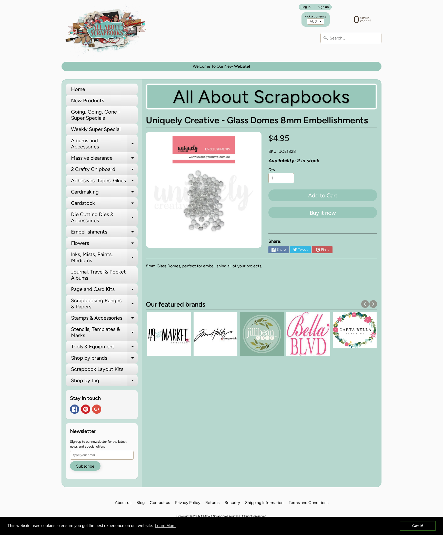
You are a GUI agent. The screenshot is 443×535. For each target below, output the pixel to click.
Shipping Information (264, 502)
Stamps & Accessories (104, 319)
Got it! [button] (417, 526)
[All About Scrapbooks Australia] (107, 31)
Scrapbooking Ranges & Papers (104, 303)
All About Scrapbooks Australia (220, 516)
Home (78, 89)
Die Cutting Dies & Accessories (104, 217)
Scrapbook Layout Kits (97, 369)
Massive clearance (104, 159)
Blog (140, 502)
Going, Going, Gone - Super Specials (95, 115)
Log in (305, 7)
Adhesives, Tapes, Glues (104, 181)
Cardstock (104, 204)
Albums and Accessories (104, 143)
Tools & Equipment (104, 348)
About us (123, 502)
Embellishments (104, 233)
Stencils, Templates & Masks (104, 332)
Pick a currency (316, 16)
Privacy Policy (187, 502)
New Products (87, 100)
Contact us (160, 502)
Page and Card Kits (104, 290)
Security (232, 502)
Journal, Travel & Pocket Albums (98, 275)
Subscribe (85, 466)
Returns (212, 502)
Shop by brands (104, 359)
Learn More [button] (165, 525)
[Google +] (96, 409)
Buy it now (323, 212)
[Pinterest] (85, 409)
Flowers (104, 244)
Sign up (323, 7)
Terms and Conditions (308, 502)
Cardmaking (104, 193)
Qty (271, 169)
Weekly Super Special (95, 129)
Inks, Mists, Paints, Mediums (104, 257)
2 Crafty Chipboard (104, 170)
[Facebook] (74, 409)
